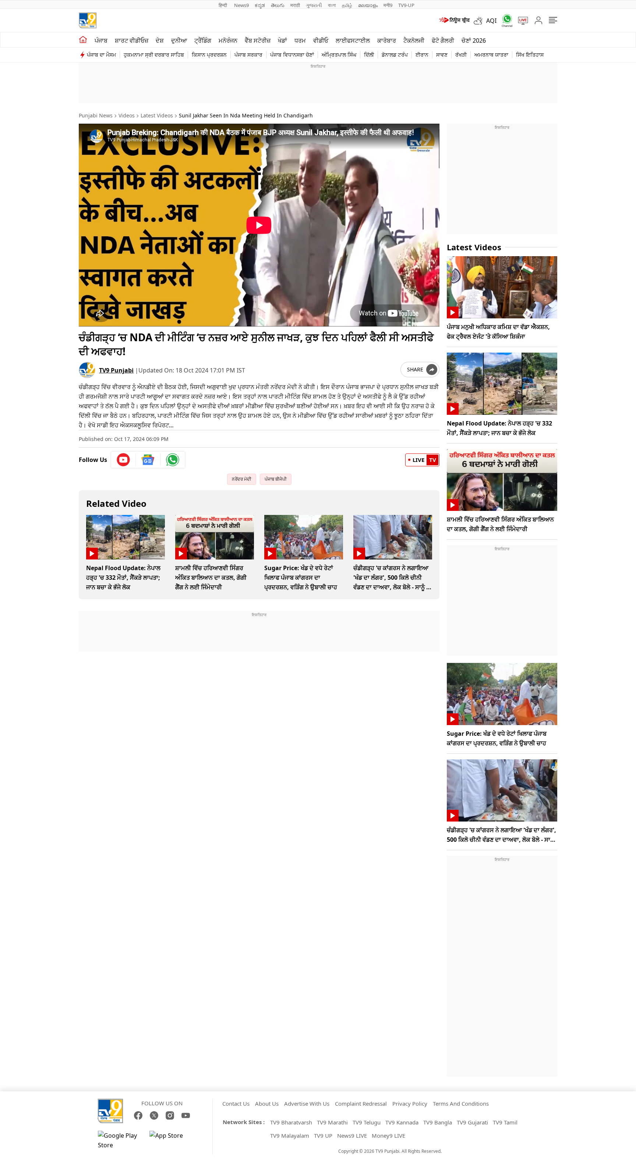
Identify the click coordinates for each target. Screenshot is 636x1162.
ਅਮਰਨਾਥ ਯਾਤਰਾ (491, 54)
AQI (491, 21)
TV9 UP (323, 1135)
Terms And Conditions (461, 1103)
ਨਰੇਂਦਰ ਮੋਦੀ (241, 479)
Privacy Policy (409, 1103)
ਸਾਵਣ (442, 54)
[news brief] (454, 20)
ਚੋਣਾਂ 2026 (474, 40)
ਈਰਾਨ (422, 54)
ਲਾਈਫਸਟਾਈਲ (353, 40)
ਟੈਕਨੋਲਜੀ (413, 40)
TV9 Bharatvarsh (291, 1122)
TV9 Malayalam (289, 1135)
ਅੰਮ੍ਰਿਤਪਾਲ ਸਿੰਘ (339, 54)
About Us (267, 1103)
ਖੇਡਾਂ (282, 40)
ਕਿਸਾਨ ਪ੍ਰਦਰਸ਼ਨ (209, 54)
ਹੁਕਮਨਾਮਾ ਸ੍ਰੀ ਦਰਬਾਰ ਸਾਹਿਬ (154, 54)
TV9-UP (406, 5)
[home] (83, 39)
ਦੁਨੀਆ (179, 40)
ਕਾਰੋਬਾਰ (386, 40)
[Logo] (87, 20)
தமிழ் (347, 5)
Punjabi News (96, 115)
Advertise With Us (306, 1103)
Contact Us (236, 1103)
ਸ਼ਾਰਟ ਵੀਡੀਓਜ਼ (131, 40)
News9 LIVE (352, 1135)
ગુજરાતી (314, 5)
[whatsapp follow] (172, 459)
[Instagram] (170, 1115)
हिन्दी (223, 5)
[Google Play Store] (120, 1140)
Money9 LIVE (388, 1135)
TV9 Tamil (505, 1122)
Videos (127, 115)
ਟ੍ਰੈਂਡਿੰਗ (202, 40)
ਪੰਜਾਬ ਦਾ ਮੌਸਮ (101, 54)
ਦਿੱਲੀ (369, 54)
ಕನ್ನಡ (260, 5)
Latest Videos (157, 115)
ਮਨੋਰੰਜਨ (228, 40)
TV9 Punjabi (116, 370)
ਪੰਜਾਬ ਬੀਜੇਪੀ (276, 479)
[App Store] (171, 1140)
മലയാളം (368, 5)
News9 (241, 5)
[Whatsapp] (505, 20)
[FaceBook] (138, 1115)
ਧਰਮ (300, 40)
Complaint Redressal (361, 1103)
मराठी (295, 5)
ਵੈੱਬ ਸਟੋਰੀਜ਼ (258, 40)
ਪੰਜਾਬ (101, 40)
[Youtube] (123, 459)
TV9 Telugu (367, 1122)
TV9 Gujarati (472, 1122)
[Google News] (148, 459)
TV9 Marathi (332, 1122)
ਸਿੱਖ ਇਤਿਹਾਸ (530, 54)
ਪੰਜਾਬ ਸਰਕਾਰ (248, 54)
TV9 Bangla (437, 1122)
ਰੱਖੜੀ (461, 54)
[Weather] (480, 20)
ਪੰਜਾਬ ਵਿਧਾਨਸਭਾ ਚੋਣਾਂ (292, 54)
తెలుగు (278, 5)
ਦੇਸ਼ (160, 40)
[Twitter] (154, 1115)
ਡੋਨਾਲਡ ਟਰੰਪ (395, 54)
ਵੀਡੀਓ (320, 40)
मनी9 (388, 5)
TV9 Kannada (401, 1122)
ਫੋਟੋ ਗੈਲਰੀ (443, 40)
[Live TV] (520, 20)
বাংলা (332, 5)
